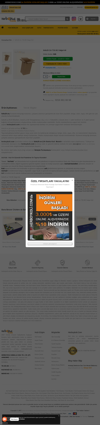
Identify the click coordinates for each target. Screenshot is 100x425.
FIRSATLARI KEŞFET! (50, 244)
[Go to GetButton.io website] (5, 423)
